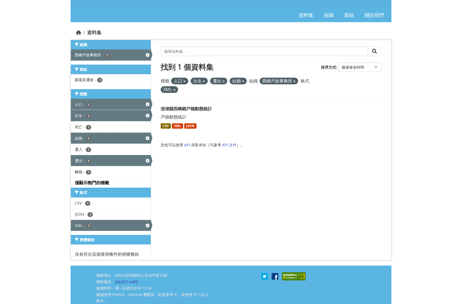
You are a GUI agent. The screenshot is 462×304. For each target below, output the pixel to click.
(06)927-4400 (126, 281)
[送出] (375, 51)
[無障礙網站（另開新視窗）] (294, 276)
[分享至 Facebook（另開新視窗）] (275, 276)
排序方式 (328, 67)
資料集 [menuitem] (306, 15)
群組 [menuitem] (349, 15)
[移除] (184, 81)
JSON (190, 126)
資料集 (94, 32)
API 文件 (229, 144)
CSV (166, 126)
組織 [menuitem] (329, 15)
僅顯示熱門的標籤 (92, 182)
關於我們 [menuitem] (374, 15)
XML (177, 126)
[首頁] (78, 32)
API (187, 144)
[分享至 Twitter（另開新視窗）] (264, 276)
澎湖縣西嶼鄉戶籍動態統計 (186, 109)
